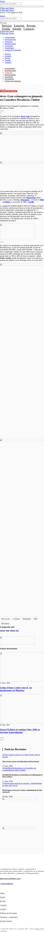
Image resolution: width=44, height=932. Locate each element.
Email (17, 630)
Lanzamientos (10, 37)
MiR (35, 619)
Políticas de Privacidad (8, 913)
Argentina (4, 91)
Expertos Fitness (6, 921)
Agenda (16, 28)
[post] (23, 757)
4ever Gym (5, 619)
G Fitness (16, 619)
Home (2, 893)
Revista (31, 25)
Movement (5, 623)
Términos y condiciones (9, 917)
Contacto (28, 28)
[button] (1, 737)
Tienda (6, 28)
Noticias (7, 25)
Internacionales (10, 44)
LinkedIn (12, 630)
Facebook (2, 630)
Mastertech (27, 619)
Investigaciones (10, 40)
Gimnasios (9, 42)
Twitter (8, 630)
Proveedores (9, 48)
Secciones (3, 23)
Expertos (19, 25)
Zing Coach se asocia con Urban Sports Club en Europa (20, 761)
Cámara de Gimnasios (13, 50)
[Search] (22, 6)
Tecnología (9, 46)
